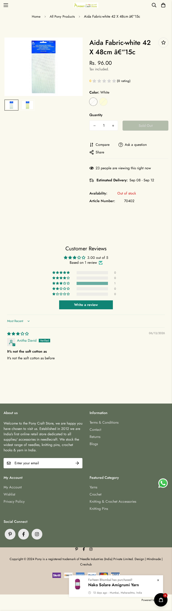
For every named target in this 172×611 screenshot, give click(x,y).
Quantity (96, 114)
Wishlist (9, 494)
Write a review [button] (86, 304)
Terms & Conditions (104, 422)
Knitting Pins (99, 508)
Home (36, 16)
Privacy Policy (14, 501)
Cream (103, 102)
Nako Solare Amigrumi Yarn (113, 585)
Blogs (94, 443)
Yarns (93, 487)
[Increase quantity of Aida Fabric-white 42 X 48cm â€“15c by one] (113, 126)
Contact (95, 429)
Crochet (95, 494)
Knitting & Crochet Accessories (113, 501)
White (93, 102)
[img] (18, 333)
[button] (163, 5)
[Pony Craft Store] (86, 5)
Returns (95, 436)
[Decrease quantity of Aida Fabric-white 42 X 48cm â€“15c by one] (94, 126)
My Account (13, 487)
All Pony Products (62, 16)
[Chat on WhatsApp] (163, 483)
